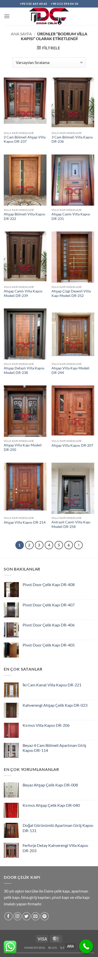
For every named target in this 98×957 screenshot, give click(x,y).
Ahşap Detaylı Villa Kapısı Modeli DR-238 (24, 370)
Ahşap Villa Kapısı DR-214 (24, 522)
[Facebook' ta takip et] (8, 916)
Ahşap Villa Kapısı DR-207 (72, 445)
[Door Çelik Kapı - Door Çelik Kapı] (49, 16)
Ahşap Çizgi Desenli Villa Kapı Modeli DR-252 (71, 293)
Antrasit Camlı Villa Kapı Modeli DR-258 (71, 524)
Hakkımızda (34, 947)
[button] (7, 16)
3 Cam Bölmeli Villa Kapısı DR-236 (72, 139)
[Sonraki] (78, 545)
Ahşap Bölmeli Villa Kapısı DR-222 (24, 216)
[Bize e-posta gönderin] (35, 916)
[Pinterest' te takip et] (44, 916)
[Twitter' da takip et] (26, 916)
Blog (52, 947)
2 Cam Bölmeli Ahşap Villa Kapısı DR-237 (24, 139)
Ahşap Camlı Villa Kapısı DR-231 (71, 216)
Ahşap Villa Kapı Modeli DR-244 (70, 370)
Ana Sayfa (21, 33)
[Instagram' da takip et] (17, 916)
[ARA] (86, 946)
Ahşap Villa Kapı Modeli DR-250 (23, 447)
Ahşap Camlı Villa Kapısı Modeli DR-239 (23, 293)
